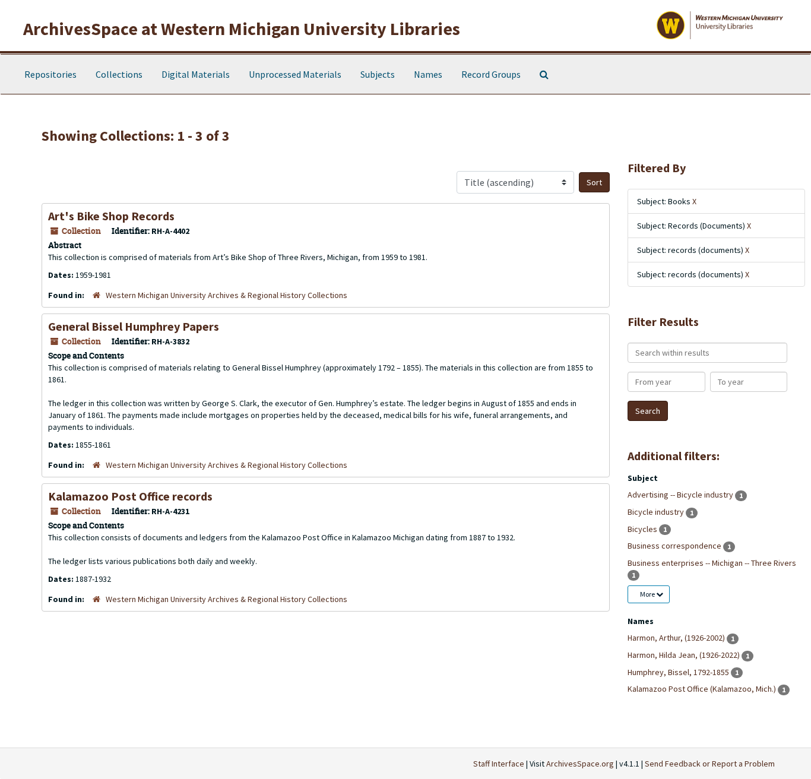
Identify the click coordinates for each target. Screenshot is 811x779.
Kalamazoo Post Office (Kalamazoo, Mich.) (703, 688)
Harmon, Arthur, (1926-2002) (677, 637)
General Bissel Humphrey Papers (133, 326)
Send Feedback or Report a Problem (710, 763)
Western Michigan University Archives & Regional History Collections (226, 295)
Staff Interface (498, 763)
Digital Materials (195, 74)
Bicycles (643, 529)
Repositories (50, 74)
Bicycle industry (657, 511)
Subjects (377, 74)
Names (428, 74)
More (648, 594)
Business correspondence (675, 545)
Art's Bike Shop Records (111, 215)
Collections (119, 74)
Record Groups (491, 74)
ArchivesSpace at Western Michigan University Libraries (241, 28)
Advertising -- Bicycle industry (681, 494)
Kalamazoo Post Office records (130, 496)
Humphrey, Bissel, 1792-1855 (679, 672)
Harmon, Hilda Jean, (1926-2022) (685, 655)
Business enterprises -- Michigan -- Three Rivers (712, 563)
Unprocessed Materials (295, 74)
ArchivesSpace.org (580, 763)
